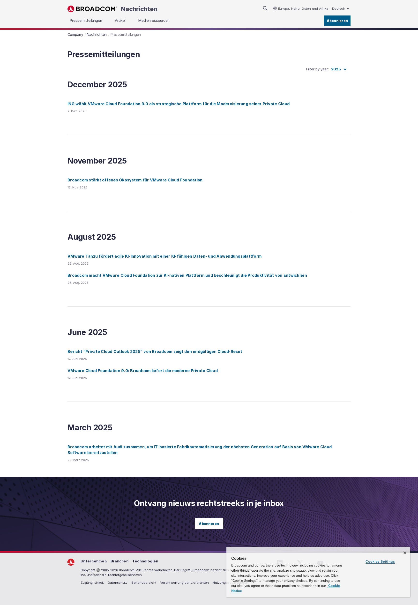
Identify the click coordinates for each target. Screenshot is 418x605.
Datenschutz (118, 582)
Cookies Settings (380, 561)
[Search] (265, 8)
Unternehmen (94, 561)
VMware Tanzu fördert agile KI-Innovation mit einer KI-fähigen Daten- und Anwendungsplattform (164, 256)
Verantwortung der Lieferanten (184, 582)
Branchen (119, 561)
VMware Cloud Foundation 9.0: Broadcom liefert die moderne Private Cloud (142, 370)
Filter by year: (317, 69)
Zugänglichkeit (92, 582)
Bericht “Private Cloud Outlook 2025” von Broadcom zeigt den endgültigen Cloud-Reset (154, 351)
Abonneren (209, 524)
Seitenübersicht (143, 582)
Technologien (145, 561)
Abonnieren (337, 21)
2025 (336, 69)
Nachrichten (139, 9)
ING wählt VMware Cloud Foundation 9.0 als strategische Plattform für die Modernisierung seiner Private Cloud (178, 103)
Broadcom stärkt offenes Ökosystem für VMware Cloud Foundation (134, 180)
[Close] (404, 552)
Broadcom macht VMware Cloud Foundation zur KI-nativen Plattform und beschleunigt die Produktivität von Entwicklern (187, 275)
